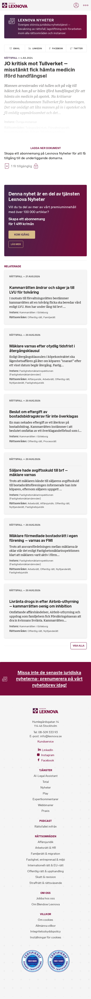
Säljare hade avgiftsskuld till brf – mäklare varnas (38, 472)
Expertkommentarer (45, 799)
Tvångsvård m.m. (36, 128)
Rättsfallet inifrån (45, 826)
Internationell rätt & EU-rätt (45, 865)
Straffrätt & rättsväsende (45, 883)
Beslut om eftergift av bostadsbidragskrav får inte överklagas (43, 414)
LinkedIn (37, 48)
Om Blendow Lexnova (46, 904)
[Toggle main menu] (86, 5)
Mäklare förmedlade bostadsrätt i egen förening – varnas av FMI (43, 538)
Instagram (47, 755)
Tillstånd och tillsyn (52, 132)
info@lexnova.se (51, 736)
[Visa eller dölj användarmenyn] (76, 5)
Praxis (45, 811)
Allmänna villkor (46, 926)
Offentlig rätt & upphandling (45, 871)
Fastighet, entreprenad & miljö (45, 859)
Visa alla (78, 645)
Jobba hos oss (45, 898)
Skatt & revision (45, 877)
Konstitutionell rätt (16, 132)
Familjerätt (49, 317)
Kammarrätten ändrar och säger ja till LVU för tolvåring (41, 290)
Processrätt (49, 441)
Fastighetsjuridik (34, 382)
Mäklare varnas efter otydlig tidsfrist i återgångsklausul (42, 348)
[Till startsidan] (15, 5)
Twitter (78, 48)
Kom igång (21, 234)
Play (45, 793)
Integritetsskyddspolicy (45, 931)
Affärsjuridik (34, 379)
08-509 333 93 (48, 732)
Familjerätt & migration (45, 853)
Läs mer (16, 244)
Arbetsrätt (48, 379)
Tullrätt (34, 132)
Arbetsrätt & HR (45, 848)
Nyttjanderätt (16, 382)
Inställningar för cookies (45, 937)
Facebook (57, 48)
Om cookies (45, 920)
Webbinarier (45, 805)
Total (46, 782)
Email (16, 48)
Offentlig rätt (35, 317)
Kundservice (45, 741)
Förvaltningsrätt (58, 128)
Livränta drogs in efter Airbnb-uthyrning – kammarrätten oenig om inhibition (44, 604)
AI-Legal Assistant (46, 776)
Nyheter (45, 787)
